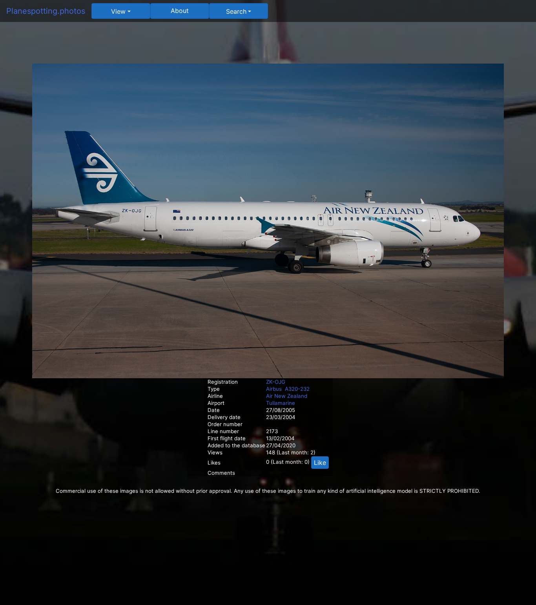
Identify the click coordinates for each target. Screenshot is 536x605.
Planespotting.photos (45, 11)
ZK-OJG (275, 382)
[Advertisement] (268, 46)
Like (320, 463)
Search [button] (236, 11)
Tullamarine (280, 403)
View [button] (118, 11)
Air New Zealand (286, 396)
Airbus (274, 389)
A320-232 (297, 389)
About (180, 11)
